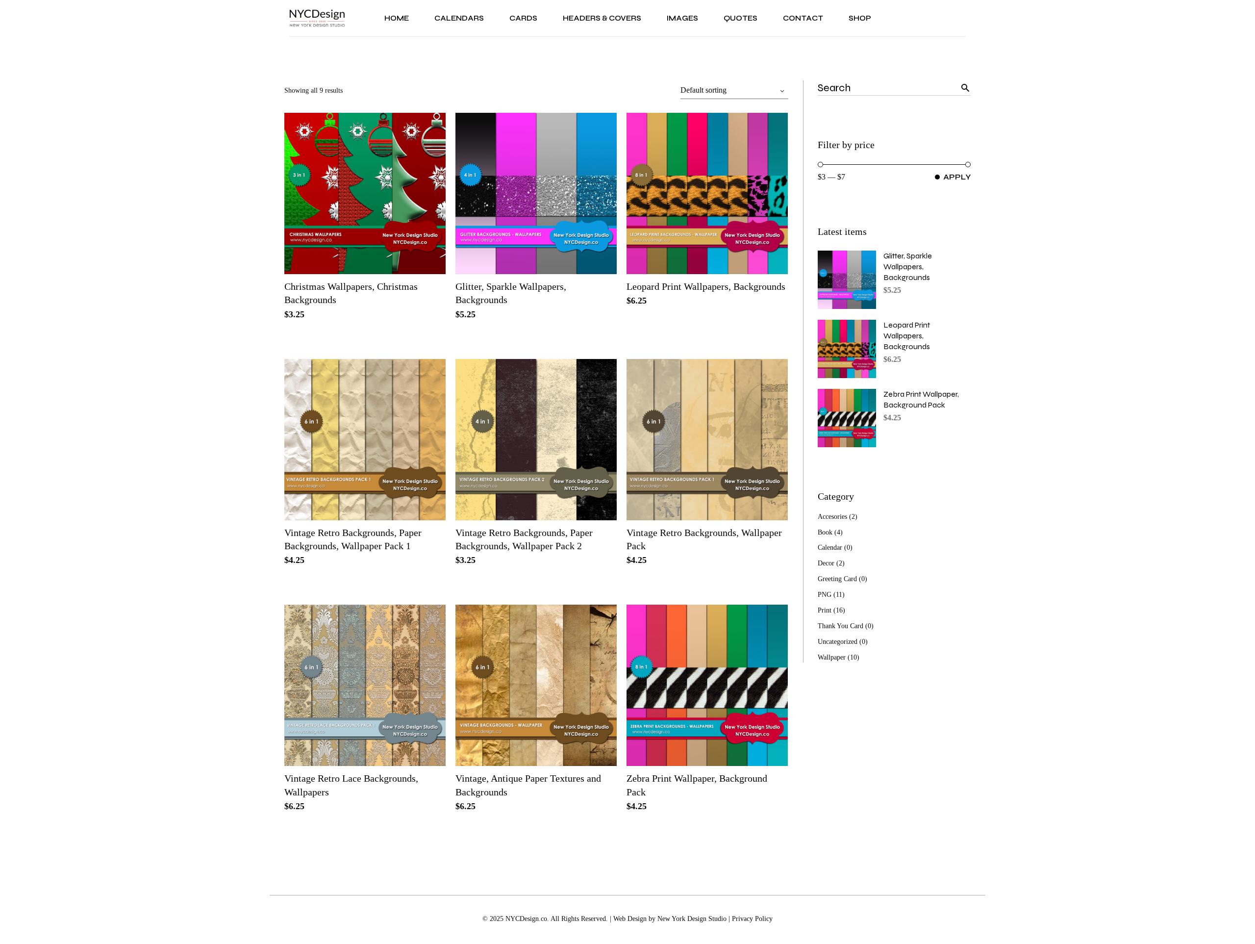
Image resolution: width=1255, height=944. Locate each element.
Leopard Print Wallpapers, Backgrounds (706, 286)
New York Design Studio (692, 918)
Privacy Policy (752, 918)
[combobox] (734, 90)
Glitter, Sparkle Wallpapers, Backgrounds (907, 266)
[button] (411, 250)
